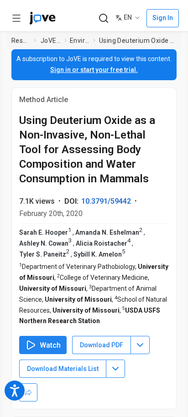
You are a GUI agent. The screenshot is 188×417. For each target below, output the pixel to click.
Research (20, 40)
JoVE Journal (51, 40)
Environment (79, 40)
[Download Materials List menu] (115, 369)
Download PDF (101, 345)
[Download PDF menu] (140, 345)
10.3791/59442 (106, 201)
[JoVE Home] (42, 18)
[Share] (28, 392)
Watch (50, 345)
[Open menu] (16, 18)
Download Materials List (63, 368)
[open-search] (103, 18)
